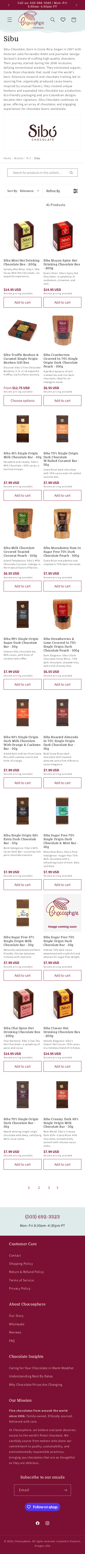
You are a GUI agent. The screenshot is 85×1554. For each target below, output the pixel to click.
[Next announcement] (76, 5)
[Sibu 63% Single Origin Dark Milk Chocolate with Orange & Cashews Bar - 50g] (23, 713)
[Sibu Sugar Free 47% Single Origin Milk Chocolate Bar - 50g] (23, 913)
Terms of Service (21, 1280)
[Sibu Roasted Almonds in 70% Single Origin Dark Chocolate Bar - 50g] (63, 713)
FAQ (12, 1340)
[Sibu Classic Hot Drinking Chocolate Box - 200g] (63, 1004)
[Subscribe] (65, 1490)
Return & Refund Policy (26, 1272)
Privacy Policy (20, 1288)
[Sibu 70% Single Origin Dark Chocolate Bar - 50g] (23, 1095)
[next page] (57, 1187)
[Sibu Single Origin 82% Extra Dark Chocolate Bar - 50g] (23, 811)
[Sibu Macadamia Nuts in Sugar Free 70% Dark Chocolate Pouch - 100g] (63, 524)
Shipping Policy (21, 1263)
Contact (15, 1255)
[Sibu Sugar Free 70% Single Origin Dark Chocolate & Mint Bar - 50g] (63, 811)
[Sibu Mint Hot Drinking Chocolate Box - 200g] (23, 236)
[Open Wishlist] (63, 20)
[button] (9, 20)
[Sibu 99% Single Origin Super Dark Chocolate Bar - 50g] (23, 614)
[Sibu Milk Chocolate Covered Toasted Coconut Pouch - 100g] (23, 524)
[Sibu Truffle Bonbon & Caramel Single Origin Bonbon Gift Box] (23, 331)
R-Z (29, 158)
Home (7, 158)
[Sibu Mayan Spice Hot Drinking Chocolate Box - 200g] (63, 236)
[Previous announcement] (9, 5)
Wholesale (16, 1324)
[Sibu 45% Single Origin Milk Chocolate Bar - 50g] (23, 429)
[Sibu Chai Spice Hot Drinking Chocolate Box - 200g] (23, 1004)
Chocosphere (23, 1541)
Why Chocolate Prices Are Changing (35, 1384)
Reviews (15, 1332)
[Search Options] (73, 172)
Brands (18, 158)
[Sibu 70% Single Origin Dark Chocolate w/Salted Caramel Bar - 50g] (63, 429)
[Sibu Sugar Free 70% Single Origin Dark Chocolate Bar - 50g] (63, 913)
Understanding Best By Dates (31, 1376)
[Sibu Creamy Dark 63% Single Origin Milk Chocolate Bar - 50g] (63, 1095)
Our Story (16, 1315)
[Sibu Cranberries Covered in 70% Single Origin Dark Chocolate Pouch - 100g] (63, 331)
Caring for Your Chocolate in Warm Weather (41, 1368)
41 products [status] (56, 204)
